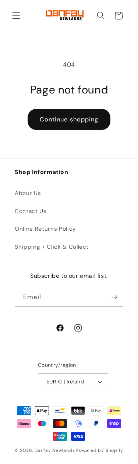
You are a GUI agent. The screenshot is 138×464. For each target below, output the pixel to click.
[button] (16, 15)
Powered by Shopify (99, 450)
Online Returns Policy (45, 229)
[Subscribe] (114, 297)
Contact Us (31, 211)
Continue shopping (69, 119)
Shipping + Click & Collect (52, 247)
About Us (28, 193)
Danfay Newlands (55, 450)
